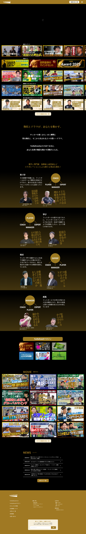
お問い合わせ (13, 516)
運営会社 (57, 508)
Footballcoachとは (14, 500)
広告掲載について (14, 508)
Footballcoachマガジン (15, 503)
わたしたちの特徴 (14, 506)
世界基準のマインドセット (38, 503)
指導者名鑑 (35, 502)
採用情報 (12, 513)
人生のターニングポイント (38, 507)
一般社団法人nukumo (60, 509)
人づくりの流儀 (36, 505)
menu (82, 2)
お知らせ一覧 (13, 511)
